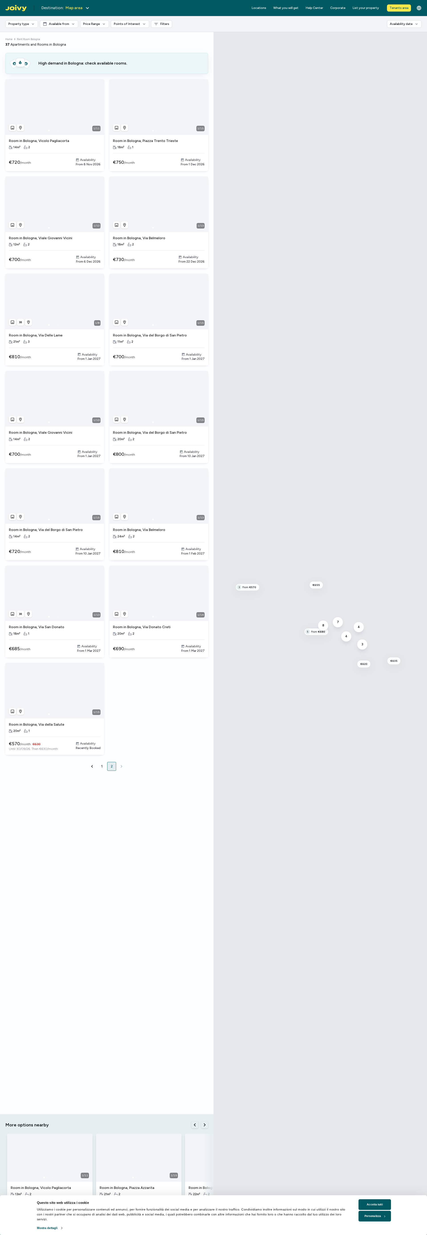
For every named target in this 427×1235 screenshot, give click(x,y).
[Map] (20, 127)
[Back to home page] (16, 8)
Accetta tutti (375, 1204)
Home (8, 39)
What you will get (285, 8)
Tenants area (399, 8)
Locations (259, 8)
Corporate (337, 8)
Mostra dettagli (47, 1228)
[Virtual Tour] (20, 322)
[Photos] (12, 127)
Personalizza (373, 1216)
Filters (166, 23)
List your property (365, 8)
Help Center (314, 8)
